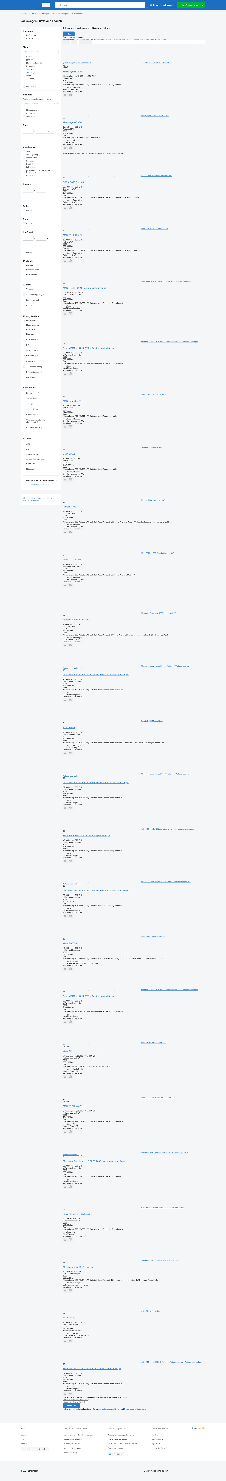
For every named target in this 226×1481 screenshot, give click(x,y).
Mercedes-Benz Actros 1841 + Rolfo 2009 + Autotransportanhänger (96, 890)
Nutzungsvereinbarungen (134, 1409)
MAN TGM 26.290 (72, 559)
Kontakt (24, 1444)
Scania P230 (69, 454)
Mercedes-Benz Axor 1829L (76, 619)
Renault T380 (69, 507)
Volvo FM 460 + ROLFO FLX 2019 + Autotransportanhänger (92, 1368)
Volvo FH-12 (69, 1318)
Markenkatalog (70, 1453)
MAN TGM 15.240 (72, 401)
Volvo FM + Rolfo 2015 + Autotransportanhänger (86, 835)
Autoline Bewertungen (73, 1448)
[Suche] (58, 5)
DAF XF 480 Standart (73, 182)
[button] (65, 94)
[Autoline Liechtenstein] (30, 5)
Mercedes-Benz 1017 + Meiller (78, 1267)
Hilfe (22, 1439)
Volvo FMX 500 (70, 943)
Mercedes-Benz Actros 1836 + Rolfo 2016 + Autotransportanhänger (96, 782)
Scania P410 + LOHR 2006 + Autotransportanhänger (88, 348)
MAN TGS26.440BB (72, 1106)
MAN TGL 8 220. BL (73, 235)
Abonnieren (71, 1406)
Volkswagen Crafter (72, 71)
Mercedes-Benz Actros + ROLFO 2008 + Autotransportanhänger (94, 1161)
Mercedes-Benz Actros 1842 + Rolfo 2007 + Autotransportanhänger (96, 674)
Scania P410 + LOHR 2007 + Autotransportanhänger (88, 996)
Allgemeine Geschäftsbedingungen (78, 1435)
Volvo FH (67, 1051)
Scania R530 (69, 727)
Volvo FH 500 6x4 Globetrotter (78, 1214)
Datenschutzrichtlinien (111, 1409)
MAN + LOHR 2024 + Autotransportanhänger (85, 288)
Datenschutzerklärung (73, 1439)
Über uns (24, 1435)
